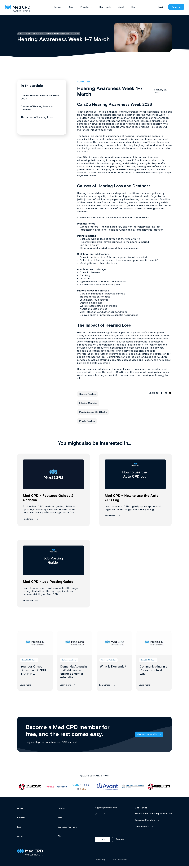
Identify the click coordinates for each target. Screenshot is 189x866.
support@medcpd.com (106, 808)
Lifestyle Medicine (88, 403)
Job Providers (141, 826)
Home (20, 808)
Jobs (71, 7)
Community (83, 82)
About (121, 7)
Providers (85, 7)
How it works (105, 7)
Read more (28, 519)
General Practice (87, 394)
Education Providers (67, 827)
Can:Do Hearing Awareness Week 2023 (40, 97)
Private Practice (87, 421)
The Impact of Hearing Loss (37, 117)
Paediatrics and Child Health (93, 412)
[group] (35, 661)
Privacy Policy (100, 860)
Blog (133, 7)
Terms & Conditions (120, 860)
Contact (61, 808)
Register (176, 7)
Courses (57, 7)
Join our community (147, 734)
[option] (30, 786)
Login (161, 7)
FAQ (19, 827)
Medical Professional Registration (151, 813)
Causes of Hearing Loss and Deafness (37, 108)
